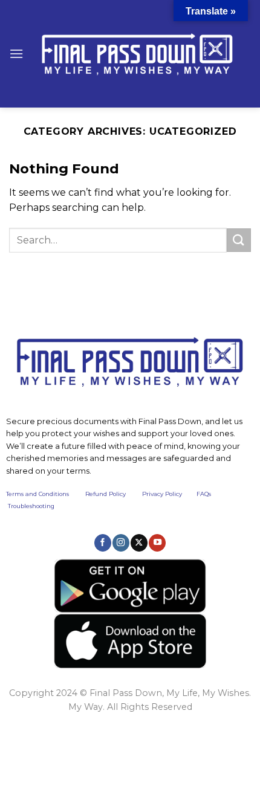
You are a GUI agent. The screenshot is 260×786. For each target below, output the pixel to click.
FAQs (204, 494)
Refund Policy (105, 494)
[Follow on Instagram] (120, 542)
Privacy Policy (162, 494)
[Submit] (239, 240)
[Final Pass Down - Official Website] (137, 53)
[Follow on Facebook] (102, 542)
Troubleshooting (31, 506)
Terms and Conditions (45, 494)
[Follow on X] (139, 542)
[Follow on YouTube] (157, 542)
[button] (16, 53)
